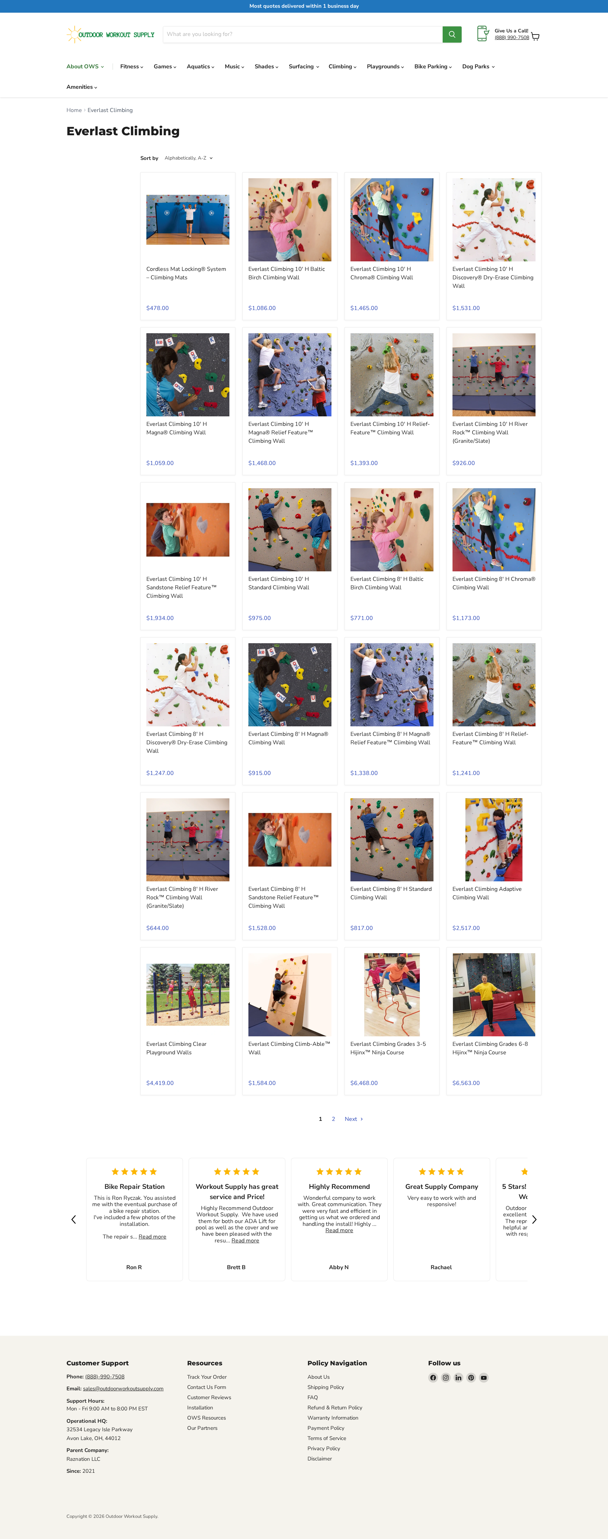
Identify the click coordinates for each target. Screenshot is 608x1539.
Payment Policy (326, 1428)
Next (352, 1119)
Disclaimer (320, 1458)
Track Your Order (207, 1376)
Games (163, 66)
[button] (73, 1219)
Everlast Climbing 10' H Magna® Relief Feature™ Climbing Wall (280, 432)
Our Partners (202, 1428)
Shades (265, 66)
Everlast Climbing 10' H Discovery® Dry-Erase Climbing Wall (492, 277)
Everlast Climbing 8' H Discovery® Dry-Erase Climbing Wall (186, 742)
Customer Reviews (209, 1397)
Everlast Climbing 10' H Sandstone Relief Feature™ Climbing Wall (181, 587)
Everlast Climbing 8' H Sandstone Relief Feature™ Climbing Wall (283, 897)
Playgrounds (384, 66)
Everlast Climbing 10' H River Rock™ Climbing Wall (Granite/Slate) (490, 432)
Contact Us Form (206, 1387)
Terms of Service (327, 1438)
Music (233, 66)
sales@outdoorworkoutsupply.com (123, 1388)
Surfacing (302, 66)
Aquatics (199, 66)
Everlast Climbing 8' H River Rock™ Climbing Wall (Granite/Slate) (182, 897)
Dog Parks (476, 66)
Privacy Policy (324, 1448)
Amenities (80, 87)
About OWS (83, 66)
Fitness (130, 66)
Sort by (149, 158)
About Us (319, 1376)
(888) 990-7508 (512, 37)
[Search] (452, 34)
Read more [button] (152, 1237)
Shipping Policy (326, 1387)
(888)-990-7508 (105, 1376)
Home (74, 110)
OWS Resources (206, 1417)
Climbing (341, 66)
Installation (200, 1407)
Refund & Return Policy (335, 1407)
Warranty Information (333, 1417)
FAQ (313, 1397)
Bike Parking (431, 66)
